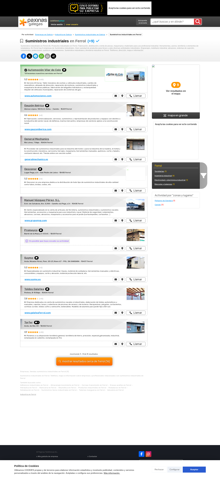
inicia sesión (57, 24)
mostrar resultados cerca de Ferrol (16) (86, 361)
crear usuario (72, 24)
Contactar (93, 456)
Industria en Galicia (63, 34)
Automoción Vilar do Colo (44, 70)
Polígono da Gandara (164, 201)
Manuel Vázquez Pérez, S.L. (42, 200)
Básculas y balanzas (163, 184)
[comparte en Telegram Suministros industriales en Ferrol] (35, 56)
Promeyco (31, 230)
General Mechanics (36, 139)
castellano (54, 21)
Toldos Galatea (34, 289)
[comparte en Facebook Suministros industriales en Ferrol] (23, 56)
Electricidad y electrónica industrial (170, 180)
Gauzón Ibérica (34, 105)
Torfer (28, 322)
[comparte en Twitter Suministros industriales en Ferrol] (29, 56)
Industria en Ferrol (28, 394)
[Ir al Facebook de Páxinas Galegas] (141, 454)
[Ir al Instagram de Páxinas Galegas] (148, 454)
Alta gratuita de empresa (48, 456)
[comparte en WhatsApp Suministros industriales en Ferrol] (41, 56)
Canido (158, 205)
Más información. (112, 473)
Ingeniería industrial (163, 176)
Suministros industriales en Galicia (90, 34)
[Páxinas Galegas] (33, 22)
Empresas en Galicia (44, 34)
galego (62, 21)
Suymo (28, 258)
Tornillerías (159, 171)
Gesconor (30, 169)
